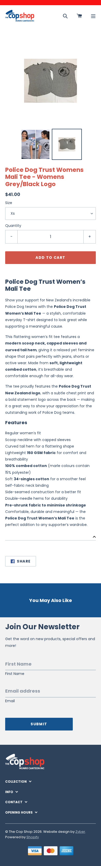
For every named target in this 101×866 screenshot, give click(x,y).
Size (8, 203)
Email (10, 701)
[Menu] (93, 16)
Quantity (13, 225)
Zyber (80, 831)
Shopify (32, 837)
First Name (14, 673)
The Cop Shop (21, 831)
